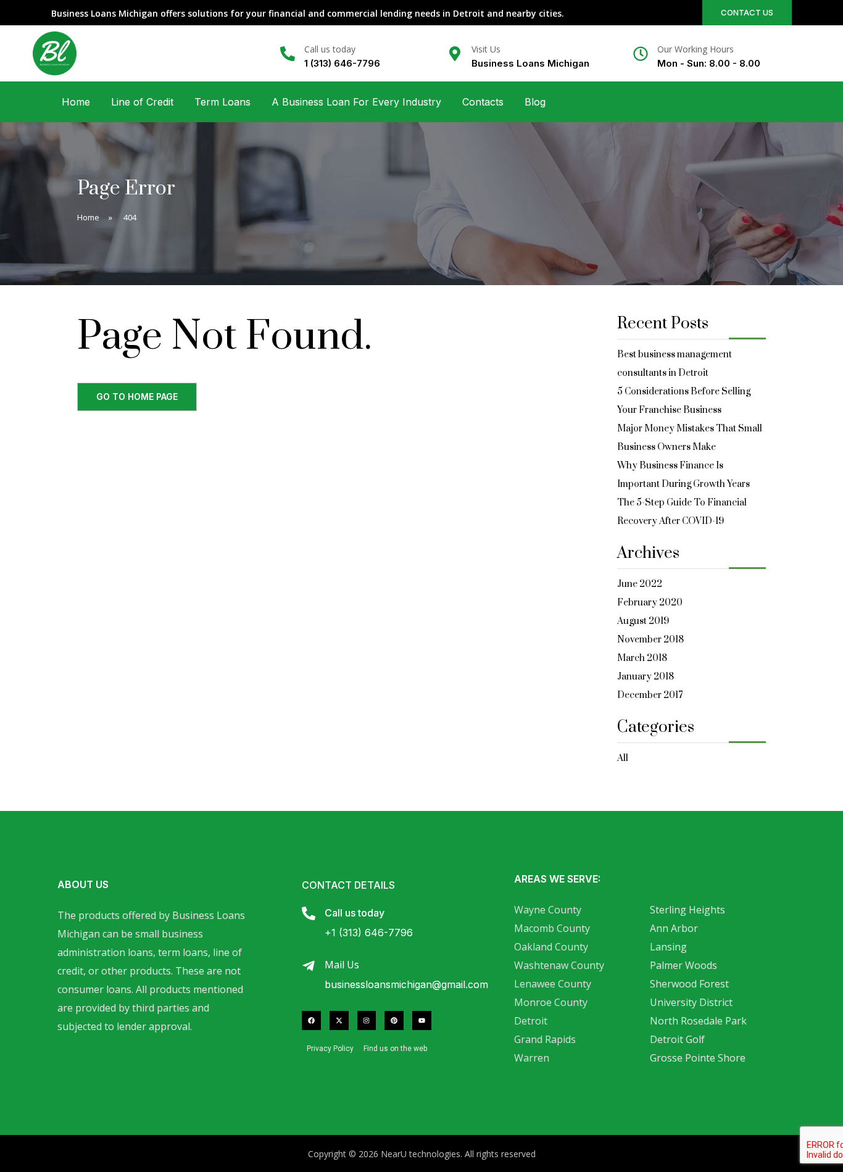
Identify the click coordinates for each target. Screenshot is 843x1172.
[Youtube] (421, 1020)
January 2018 (645, 677)
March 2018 (642, 658)
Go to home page (137, 396)
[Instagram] (366, 1020)
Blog (535, 102)
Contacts (483, 102)
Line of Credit (142, 102)
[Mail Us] (308, 966)
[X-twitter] (339, 1020)
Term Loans (222, 102)
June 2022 (639, 584)
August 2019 (643, 621)
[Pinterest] (394, 1020)
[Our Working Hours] (640, 53)
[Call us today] (287, 53)
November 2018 (650, 640)
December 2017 (650, 695)
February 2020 (650, 603)
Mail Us (342, 964)
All (622, 758)
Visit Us (485, 49)
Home (76, 102)
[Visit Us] (454, 53)
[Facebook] (311, 1020)
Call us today (329, 49)
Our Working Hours (695, 49)
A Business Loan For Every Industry (356, 102)
